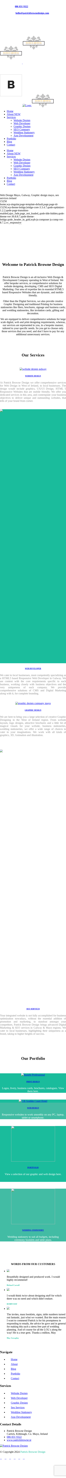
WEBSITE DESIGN (33, 376)
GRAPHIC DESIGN (33, 710)
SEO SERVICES (33, 1009)
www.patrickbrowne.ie (19, 1440)
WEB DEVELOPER (33, 668)
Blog (13, 1368)
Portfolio (15, 1373)
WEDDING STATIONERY (33, 1230)
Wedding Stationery (21, 1412)
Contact (15, 1378)
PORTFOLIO (33, 1167)
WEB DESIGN (33, 1108)
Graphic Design (19, 1402)
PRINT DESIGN (33, 1082)
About (14, 1364)
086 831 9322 (21, 6)
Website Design (19, 1393)
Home (14, 1359)
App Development (21, 1417)
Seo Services (18, 1407)
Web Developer (19, 1398)
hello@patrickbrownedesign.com (32, 13)
